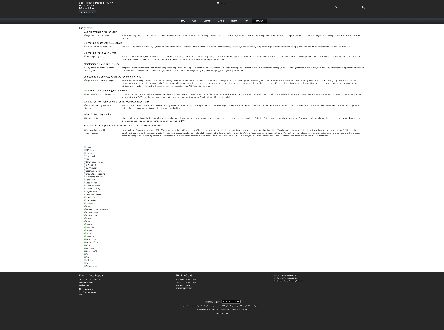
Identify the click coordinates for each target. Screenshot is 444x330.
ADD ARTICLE (219, 313)
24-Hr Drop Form (201, 309)
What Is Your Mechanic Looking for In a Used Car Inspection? (116, 101)
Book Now (87, 12)
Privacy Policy (236, 309)
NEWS (246, 21)
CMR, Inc (242, 306)
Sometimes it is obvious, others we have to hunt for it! (112, 76)
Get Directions (84, 285)
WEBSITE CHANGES (231, 301)
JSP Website (249, 306)
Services (221, 21)
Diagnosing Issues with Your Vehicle (103, 42)
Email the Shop (90, 292)
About (194, 21)
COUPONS (207, 21)
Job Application (225, 309)
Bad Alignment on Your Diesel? (100, 31)
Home (183, 21)
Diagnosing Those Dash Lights (100, 52)
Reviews (234, 21)
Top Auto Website (259, 306)
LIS (227, 313)
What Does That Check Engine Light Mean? (106, 90)
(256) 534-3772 (87, 7)
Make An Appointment (184, 288)
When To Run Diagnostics (97, 114)
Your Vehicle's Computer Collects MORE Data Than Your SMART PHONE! (122, 125)
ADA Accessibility (213, 309)
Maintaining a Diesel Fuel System (101, 63)
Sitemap (244, 309)
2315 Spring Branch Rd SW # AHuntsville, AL (96, 4)
